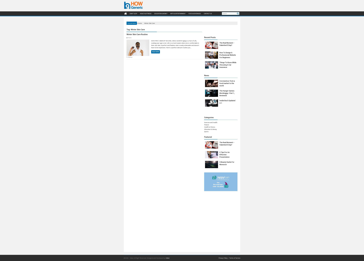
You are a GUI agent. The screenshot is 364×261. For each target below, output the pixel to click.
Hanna (129, 37)
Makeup (130, 57)
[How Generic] (125, 13)
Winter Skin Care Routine (137, 34)
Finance (206, 125)
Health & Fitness (145, 13)
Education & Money (160, 13)
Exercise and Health (210, 122)
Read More (155, 51)
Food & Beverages (195, 13)
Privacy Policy (223, 258)
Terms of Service (234, 258)
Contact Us (208, 13)
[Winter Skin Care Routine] (138, 41)
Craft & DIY (133, 13)
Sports (206, 131)
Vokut (167, 258)
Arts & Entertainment (178, 13)
